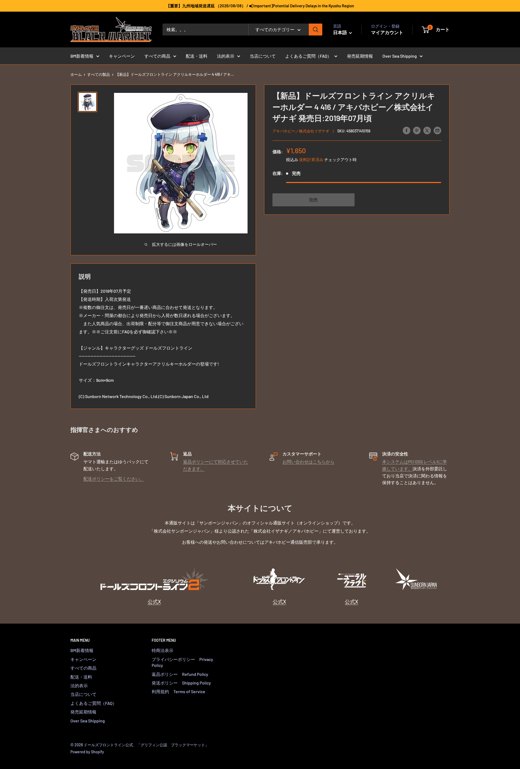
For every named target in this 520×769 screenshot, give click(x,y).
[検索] (315, 29)
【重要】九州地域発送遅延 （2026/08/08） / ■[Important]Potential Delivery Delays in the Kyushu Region (260, 5)
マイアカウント (387, 32)
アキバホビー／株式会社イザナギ (300, 130)
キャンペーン (122, 55)
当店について (263, 55)
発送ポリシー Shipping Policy (181, 682)
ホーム (76, 74)
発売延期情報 (360, 55)
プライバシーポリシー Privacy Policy (182, 662)
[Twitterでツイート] (427, 130)
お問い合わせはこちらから (308, 461)
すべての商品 (157, 55)
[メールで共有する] (437, 130)
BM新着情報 (81, 55)
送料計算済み (311, 159)
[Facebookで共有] (406, 130)
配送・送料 (196, 55)
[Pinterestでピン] (417, 130)
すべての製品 (98, 74)
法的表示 (225, 55)
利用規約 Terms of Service (178, 691)
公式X (154, 601)
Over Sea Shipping (399, 55)
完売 (313, 199)
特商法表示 (162, 650)
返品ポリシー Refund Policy (180, 674)
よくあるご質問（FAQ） (308, 55)
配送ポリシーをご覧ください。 (113, 478)
